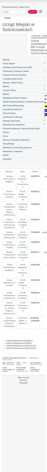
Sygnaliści (7, 159)
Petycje (6, 132)
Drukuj (41, 11)
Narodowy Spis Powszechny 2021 (17, 67)
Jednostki (36, 36)
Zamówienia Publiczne (12, 117)
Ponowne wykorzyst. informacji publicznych (21, 128)
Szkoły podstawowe (39, 38)
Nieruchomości (9, 113)
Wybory (6, 86)
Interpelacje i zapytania (13, 151)
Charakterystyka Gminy (13, 79)
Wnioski (6, 60)
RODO (6, 155)
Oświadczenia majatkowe (14, 125)
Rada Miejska (9, 144)
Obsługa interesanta (11, 121)
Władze (6, 94)
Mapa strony (24, 7)
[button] (45, 95)
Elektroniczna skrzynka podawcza (17, 147)
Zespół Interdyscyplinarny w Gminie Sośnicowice (24, 102)
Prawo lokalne (9, 63)
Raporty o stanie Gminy (13, 83)
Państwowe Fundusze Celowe (16, 71)
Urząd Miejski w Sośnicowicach (18, 27)
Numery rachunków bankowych (16, 140)
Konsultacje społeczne (12, 109)
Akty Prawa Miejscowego (13, 105)
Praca (5, 136)
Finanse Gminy (9, 90)
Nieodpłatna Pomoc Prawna (15, 98)
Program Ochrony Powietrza (15, 75)
